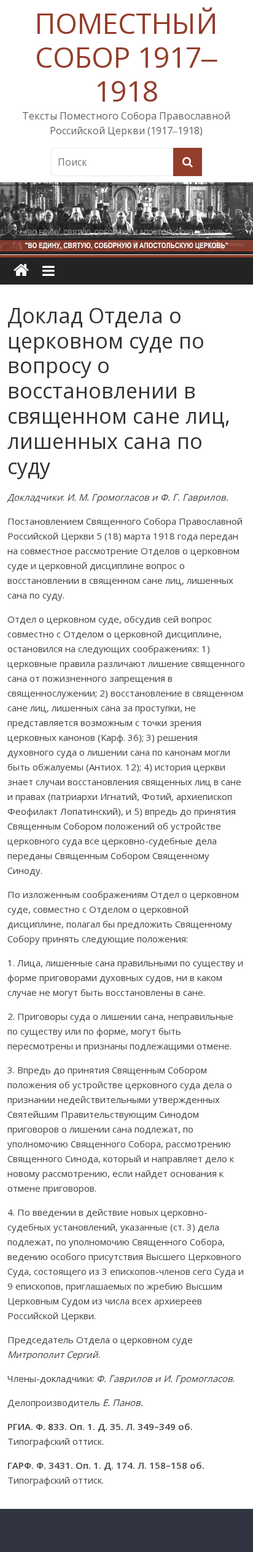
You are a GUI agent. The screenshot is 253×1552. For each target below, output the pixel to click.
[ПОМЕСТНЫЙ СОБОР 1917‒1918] (21, 270)
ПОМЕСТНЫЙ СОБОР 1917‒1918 (126, 57)
